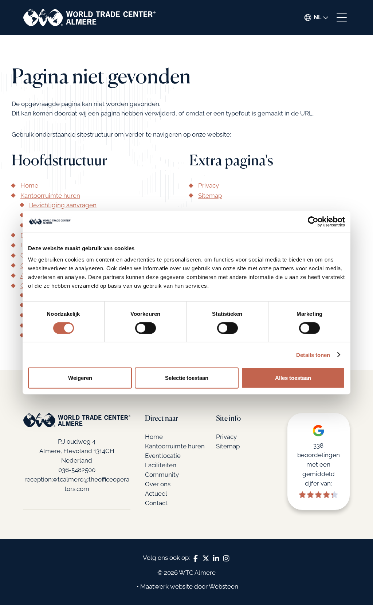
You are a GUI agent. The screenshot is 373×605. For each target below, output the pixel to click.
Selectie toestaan (186, 378)
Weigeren (80, 378)
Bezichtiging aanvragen (63, 205)
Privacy (208, 185)
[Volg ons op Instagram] (226, 558)
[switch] (145, 328)
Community (162, 474)
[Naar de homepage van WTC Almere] (89, 17)
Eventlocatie (163, 455)
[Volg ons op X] (205, 558)
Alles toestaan (293, 378)
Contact (156, 503)
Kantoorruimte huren (50, 195)
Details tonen (313, 354)
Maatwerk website (166, 586)
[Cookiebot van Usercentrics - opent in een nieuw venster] (313, 221)
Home (29, 185)
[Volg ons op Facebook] (195, 558)
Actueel (156, 493)
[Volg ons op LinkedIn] (216, 558)
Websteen (223, 586)
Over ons (157, 484)
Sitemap (210, 195)
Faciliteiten (160, 465)
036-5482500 (76, 470)
